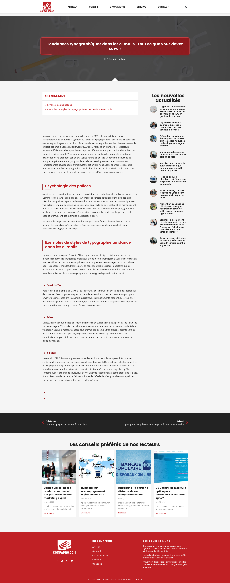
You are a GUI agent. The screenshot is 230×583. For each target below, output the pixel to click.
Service (141, 6)
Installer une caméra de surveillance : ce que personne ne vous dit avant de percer (172, 167)
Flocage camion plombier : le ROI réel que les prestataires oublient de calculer (173, 180)
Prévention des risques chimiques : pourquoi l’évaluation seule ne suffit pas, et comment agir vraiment (172, 209)
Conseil (93, 6)
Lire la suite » (49, 513)
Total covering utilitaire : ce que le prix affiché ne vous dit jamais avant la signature (173, 242)
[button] (186, 7)
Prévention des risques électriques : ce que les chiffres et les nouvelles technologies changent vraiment (172, 141)
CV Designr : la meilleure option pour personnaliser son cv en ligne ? (171, 493)
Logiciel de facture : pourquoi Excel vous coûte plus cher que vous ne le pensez (170, 126)
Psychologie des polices (59, 104)
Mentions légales (115, 579)
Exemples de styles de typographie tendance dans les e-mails (79, 109)
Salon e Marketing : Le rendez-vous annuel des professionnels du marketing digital (58, 493)
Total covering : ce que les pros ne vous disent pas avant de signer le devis (172, 194)
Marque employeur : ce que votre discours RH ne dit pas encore (173, 154)
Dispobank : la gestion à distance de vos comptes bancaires (133, 491)
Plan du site (135, 579)
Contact (163, 6)
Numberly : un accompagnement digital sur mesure (93, 491)
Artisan (72, 6)
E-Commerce (117, 6)
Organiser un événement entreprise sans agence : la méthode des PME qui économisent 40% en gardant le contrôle (173, 111)
